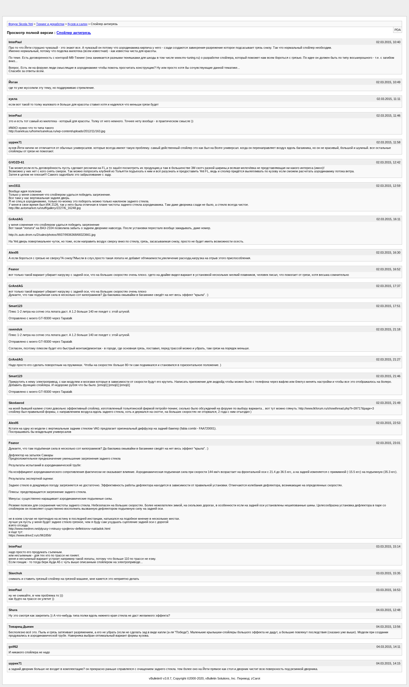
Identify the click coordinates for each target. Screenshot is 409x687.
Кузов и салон (77, 24)
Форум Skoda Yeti (20, 24)
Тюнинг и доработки (50, 24)
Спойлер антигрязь (73, 33)
